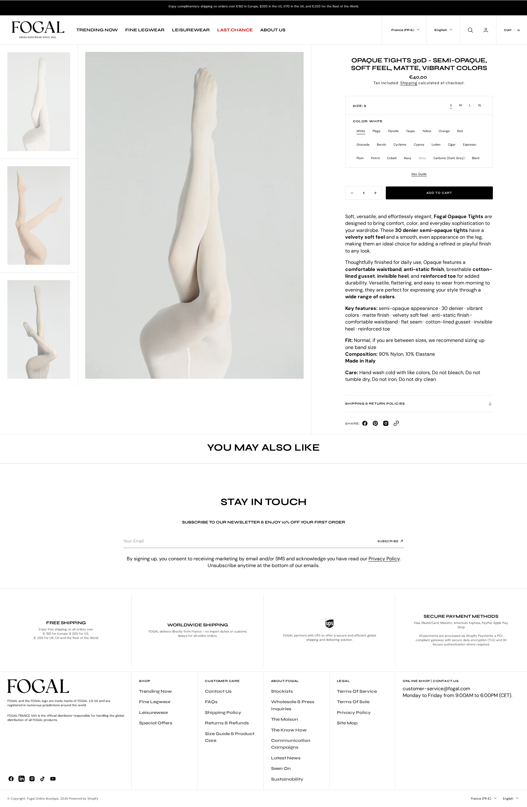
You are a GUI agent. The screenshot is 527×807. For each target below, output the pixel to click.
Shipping (408, 82)
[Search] (470, 30)
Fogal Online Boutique (43, 799)
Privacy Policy (384, 558)
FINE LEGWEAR (145, 30)
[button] (92, 215)
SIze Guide (419, 174)
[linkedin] (21, 778)
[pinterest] (375, 424)
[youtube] (53, 778)
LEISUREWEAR (191, 30)
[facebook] (365, 424)
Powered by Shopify (83, 799)
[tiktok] (42, 778)
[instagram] (32, 778)
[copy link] (396, 424)
